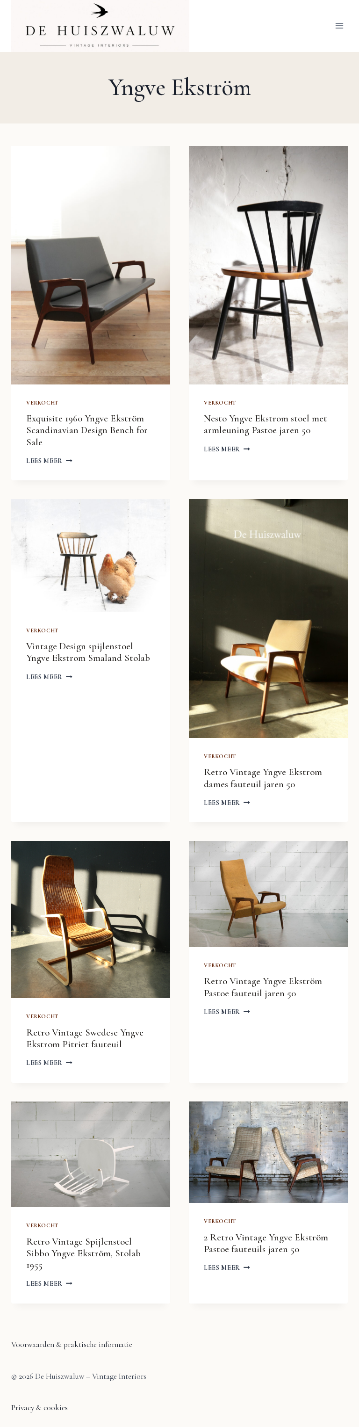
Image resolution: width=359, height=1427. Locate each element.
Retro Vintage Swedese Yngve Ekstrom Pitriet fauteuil (85, 1038)
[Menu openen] (339, 26)
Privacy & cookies (39, 1408)
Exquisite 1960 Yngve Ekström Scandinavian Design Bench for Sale (87, 430)
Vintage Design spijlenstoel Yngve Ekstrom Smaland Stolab (88, 652)
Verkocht (42, 402)
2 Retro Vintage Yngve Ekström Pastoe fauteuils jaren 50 (266, 1243)
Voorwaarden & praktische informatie (71, 1344)
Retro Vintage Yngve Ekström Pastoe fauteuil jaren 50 (263, 987)
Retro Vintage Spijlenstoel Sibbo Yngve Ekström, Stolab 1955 (83, 1253)
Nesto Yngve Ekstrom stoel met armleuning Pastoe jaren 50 (265, 424)
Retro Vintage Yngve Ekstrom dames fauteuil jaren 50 (263, 778)
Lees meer (49, 461)
